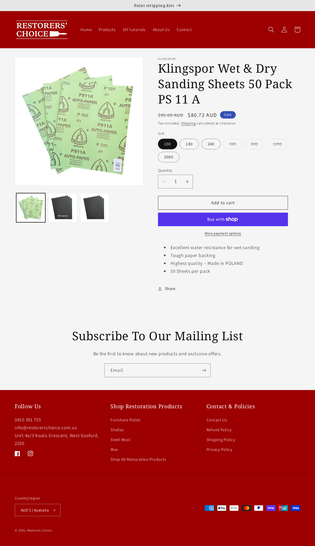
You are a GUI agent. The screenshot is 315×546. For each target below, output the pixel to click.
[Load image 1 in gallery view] (30, 207)
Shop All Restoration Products (138, 459)
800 (257, 145)
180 (189, 144)
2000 (168, 157)
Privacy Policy (219, 449)
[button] (271, 29)
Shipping (188, 123)
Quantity (165, 170)
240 (211, 144)
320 (235, 145)
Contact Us (216, 420)
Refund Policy (219, 429)
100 (167, 144)
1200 (280, 145)
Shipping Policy (220, 439)
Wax (114, 449)
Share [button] (170, 288)
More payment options (223, 233)
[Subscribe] (203, 370)
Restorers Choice (39, 530)
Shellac (117, 429)
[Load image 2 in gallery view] (62, 207)
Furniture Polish (125, 420)
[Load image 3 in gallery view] (94, 207)
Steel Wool (120, 439)
